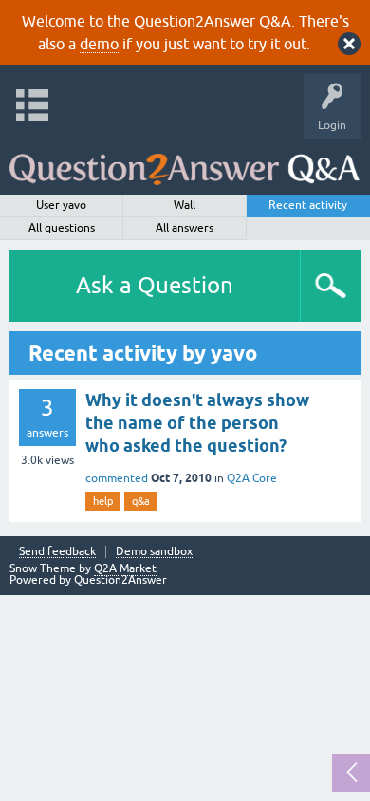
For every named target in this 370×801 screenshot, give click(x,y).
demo (99, 43)
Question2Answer (120, 580)
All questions (61, 227)
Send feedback (57, 552)
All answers (184, 227)
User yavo (61, 205)
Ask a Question (154, 285)
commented (116, 478)
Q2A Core (252, 478)
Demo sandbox (154, 552)
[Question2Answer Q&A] (184, 162)
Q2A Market (125, 568)
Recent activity (307, 205)
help (103, 501)
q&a (141, 501)
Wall (184, 205)
